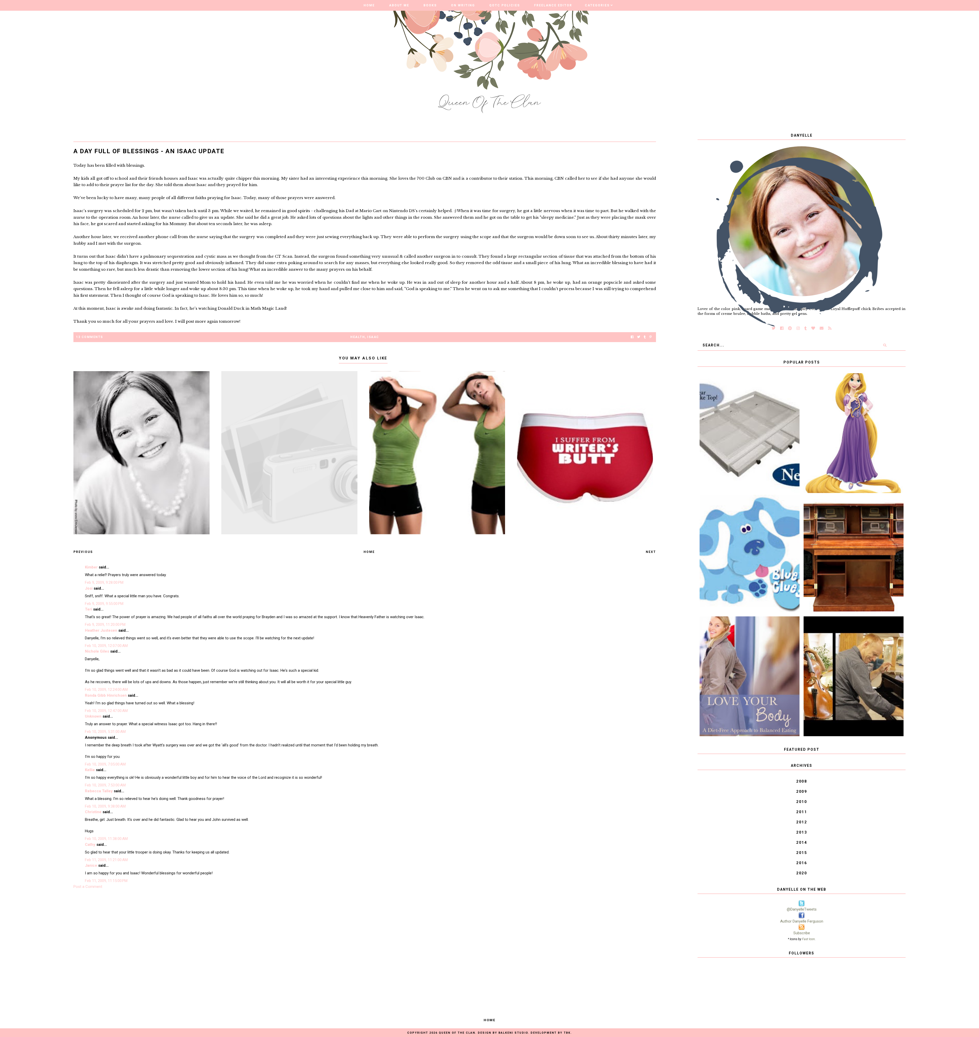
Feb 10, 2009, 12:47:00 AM (106, 710)
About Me (399, 5)
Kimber (91, 567)
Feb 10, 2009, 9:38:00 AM (105, 806)
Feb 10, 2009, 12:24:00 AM (106, 689)
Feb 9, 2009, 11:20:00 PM (105, 624)
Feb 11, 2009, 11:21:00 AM (106, 860)
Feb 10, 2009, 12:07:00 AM (106, 645)
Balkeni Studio (513, 1032)
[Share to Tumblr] (645, 337)
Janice (91, 865)
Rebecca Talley (99, 791)
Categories (597, 5)
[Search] (885, 345)
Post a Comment (87, 886)
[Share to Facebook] (632, 337)
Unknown (93, 716)
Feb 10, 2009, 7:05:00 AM (105, 764)
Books (430, 5)
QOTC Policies (504, 5)
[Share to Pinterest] (650, 337)
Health (357, 337)
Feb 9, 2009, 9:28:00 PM (104, 582)
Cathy (90, 844)
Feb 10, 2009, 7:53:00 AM (105, 785)
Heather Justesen (101, 630)
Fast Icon (808, 939)
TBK (567, 1032)
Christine (93, 812)
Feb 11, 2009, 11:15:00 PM (106, 880)
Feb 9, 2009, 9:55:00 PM (104, 603)
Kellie (90, 770)
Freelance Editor (553, 5)
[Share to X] (638, 337)
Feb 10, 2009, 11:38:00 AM (106, 838)
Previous (83, 552)
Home (369, 5)
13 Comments (89, 337)
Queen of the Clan (457, 1032)
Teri (88, 609)
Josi (89, 588)
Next (651, 552)
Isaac (373, 337)
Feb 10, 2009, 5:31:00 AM (105, 731)
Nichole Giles (97, 651)
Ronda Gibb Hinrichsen (106, 695)
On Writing (463, 5)
